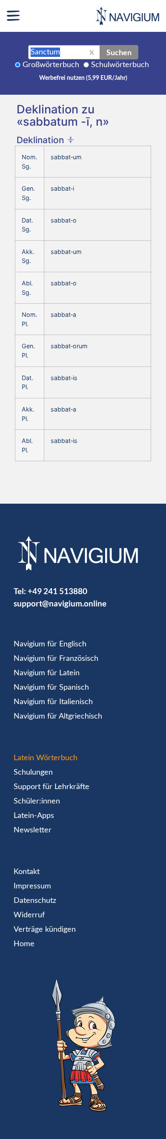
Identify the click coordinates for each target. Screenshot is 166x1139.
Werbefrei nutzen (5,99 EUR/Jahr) (83, 78)
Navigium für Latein (47, 673)
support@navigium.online (60, 603)
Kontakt (27, 872)
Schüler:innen (37, 801)
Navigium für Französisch (56, 659)
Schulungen (33, 772)
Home (24, 944)
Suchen (119, 52)
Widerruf (29, 915)
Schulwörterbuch (120, 65)
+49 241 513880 (57, 591)
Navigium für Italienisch (53, 702)
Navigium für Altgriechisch (58, 716)
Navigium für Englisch (50, 644)
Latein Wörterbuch (45, 758)
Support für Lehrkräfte (51, 787)
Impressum (32, 886)
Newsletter (33, 830)
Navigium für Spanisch (51, 687)
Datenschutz (35, 901)
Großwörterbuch (51, 65)
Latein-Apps (34, 816)
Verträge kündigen (45, 929)
